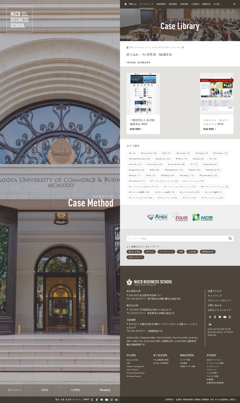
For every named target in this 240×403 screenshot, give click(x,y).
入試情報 (75, 390)
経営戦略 (210, 379)
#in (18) (213, 159)
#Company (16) (220, 153)
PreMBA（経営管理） (161, 363)
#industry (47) (135, 164)
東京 (57, 400)
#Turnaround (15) (137, 181)
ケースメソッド (147, 4)
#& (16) (132, 153)
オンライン (77, 400)
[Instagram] (111, 399)
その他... (217, 4)
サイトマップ (215, 295)
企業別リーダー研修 (187, 366)
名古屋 (68, 400)
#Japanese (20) (210, 164)
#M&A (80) (155, 170)
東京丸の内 (132, 305)
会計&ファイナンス (214, 360)
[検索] (230, 238)
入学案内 (195, 4)
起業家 (179, 400)
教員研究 (161, 4)
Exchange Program (134, 376)
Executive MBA (132, 360)
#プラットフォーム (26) (212, 198)
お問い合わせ (215, 305)
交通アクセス (215, 291)
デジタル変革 (212, 373)
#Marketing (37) (213, 170)
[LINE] (101, 399)
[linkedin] (116, 399)
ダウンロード (15, 390)
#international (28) (176, 164)
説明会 (44, 390)
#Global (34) (198, 159)
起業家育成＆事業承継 (215, 383)
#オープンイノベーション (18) (215, 187)
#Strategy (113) (187, 175)
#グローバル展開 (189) (139, 192)
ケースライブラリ (162, 47)
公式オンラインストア (219, 310)
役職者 (197, 400)
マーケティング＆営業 (215, 363)
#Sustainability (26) (209, 175)
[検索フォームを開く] (234, 4)
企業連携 (184, 4)
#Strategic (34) (168, 175)
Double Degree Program (136, 373)
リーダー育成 (185, 360)
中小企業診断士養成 (160, 360)
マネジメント (212, 370)
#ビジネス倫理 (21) (213, 192)
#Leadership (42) (136, 170)
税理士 (233, 400)
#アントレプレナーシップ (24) (164, 181)
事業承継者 (188, 400)
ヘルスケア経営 (212, 376)
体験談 (105, 390)
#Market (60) (194, 170)
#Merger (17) (135, 175)
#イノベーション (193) (193, 181)
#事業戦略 (131, 62)
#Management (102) (174, 170)
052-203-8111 (138, 298)
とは (133, 4)
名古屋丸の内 (134, 291)
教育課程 (173, 4)
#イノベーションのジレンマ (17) (144, 187)
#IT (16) (194, 164)
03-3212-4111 (138, 313)
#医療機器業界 (143, 62)
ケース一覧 (179, 47)
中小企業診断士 (222, 400)
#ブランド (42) (189, 198)
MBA (128, 363)
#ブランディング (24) (167, 198)
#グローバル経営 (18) (165, 192)
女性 (212, 400)
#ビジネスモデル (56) (190, 192)
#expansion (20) (162, 159)
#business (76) (183, 153)
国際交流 (206, 4)
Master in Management (135, 366)
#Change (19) (201, 153)
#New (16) (151, 175)
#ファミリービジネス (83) (140, 198)
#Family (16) (181, 159)
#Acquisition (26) (149, 153)
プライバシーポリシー (219, 300)
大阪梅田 (131, 320)
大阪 (62, 400)
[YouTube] (106, 399)
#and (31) (166, 153)
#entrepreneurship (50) (139, 159)
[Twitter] (91, 399)
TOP (130, 47)
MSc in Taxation (133, 370)
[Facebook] (96, 399)
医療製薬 (205, 400)
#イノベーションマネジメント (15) (180, 187)
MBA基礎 (183, 363)
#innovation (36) (155, 164)
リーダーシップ (212, 366)
